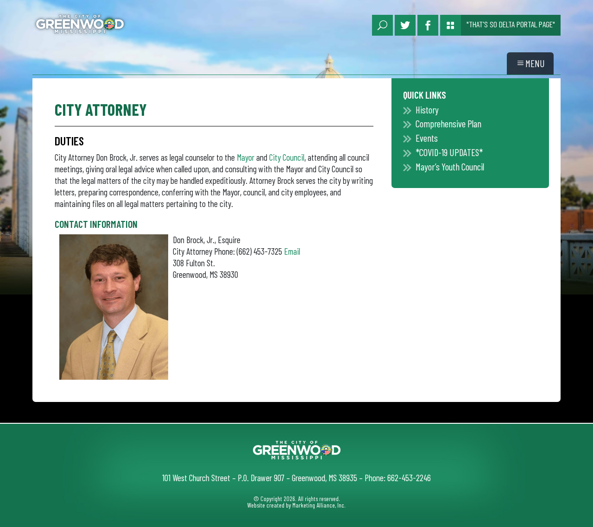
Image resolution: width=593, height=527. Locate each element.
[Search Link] (382, 25)
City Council (286, 157)
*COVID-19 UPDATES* (449, 152)
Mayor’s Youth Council (450, 166)
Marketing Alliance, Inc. (319, 505)
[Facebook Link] (427, 25)
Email (292, 251)
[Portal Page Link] (450, 25)
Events (427, 138)
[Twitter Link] (405, 25)
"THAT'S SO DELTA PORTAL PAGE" (511, 24)
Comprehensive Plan (448, 123)
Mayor (245, 157)
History (427, 109)
